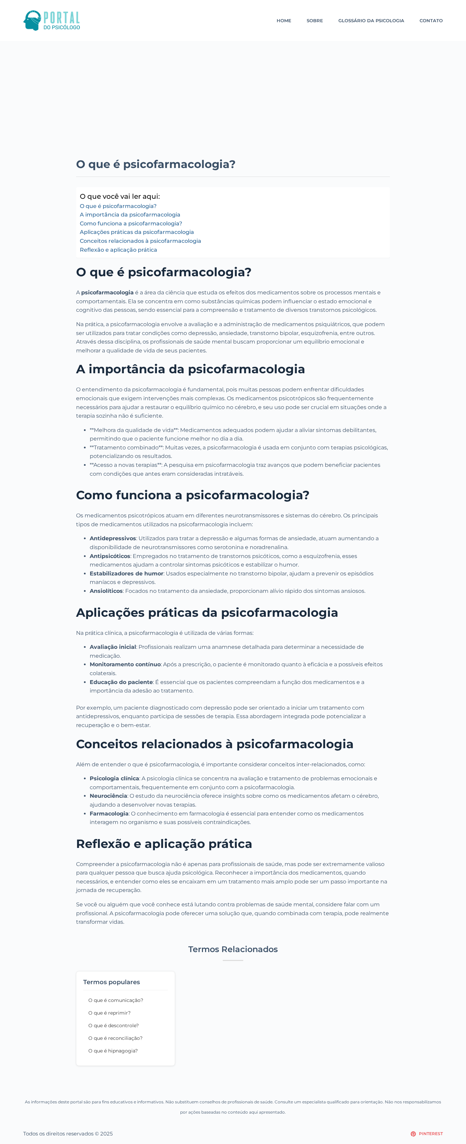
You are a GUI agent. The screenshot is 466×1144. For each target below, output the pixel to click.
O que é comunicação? (115, 1000)
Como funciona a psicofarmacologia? (131, 223)
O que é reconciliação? (115, 1038)
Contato (431, 20)
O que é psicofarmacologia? (118, 206)
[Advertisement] (233, 106)
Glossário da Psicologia (371, 20)
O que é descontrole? (113, 1025)
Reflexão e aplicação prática (118, 250)
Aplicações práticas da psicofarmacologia (137, 232)
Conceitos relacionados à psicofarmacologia (140, 241)
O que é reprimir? (109, 1013)
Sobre (315, 20)
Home (284, 20)
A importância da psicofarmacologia (130, 214)
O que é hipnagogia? (113, 1051)
